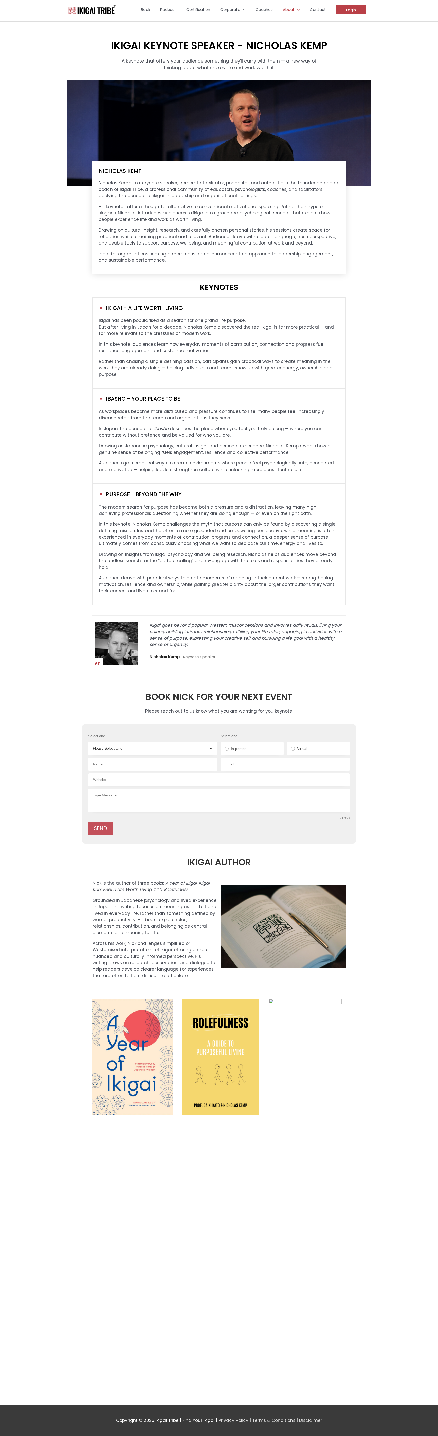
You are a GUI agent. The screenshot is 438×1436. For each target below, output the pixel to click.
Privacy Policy (233, 1420)
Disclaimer (310, 1420)
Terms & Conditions (273, 1420)
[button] (351, 9)
